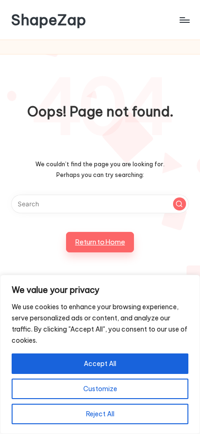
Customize (100, 389)
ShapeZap (48, 20)
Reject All (100, 414)
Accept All (100, 363)
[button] (179, 203)
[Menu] (184, 19)
